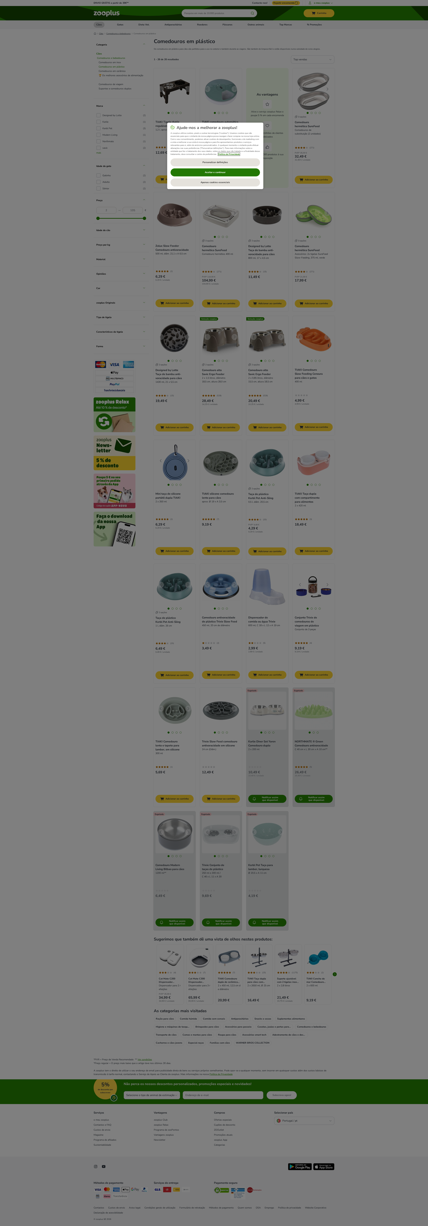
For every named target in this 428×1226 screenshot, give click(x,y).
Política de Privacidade (229, 154)
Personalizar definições (215, 162)
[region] (215, 156)
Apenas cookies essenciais (215, 182)
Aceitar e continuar (215, 172)
